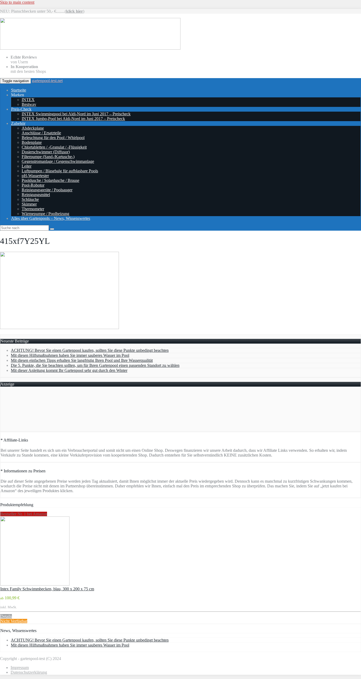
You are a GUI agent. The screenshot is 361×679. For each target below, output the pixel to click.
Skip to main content (17, 2)
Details (6, 616)
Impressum (20, 667)
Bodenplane (32, 142)
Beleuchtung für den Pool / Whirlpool (53, 137)
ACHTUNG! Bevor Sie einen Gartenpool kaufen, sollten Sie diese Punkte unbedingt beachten (90, 350)
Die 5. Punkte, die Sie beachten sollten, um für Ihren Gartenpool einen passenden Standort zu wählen (95, 365)
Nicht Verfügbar (13, 621)
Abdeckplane (33, 128)
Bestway (29, 104)
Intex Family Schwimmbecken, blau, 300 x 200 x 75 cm (47, 589)
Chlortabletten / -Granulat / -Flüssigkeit (54, 147)
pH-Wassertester (35, 175)
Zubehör (18, 123)
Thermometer (33, 209)
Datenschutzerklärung (29, 672)
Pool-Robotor (33, 185)
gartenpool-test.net (47, 80)
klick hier (74, 11)
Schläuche (30, 199)
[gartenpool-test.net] (90, 48)
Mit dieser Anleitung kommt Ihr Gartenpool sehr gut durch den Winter (69, 370)
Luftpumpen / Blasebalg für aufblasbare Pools (60, 171)
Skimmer (29, 204)
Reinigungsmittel (36, 194)
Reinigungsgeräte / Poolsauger (47, 190)
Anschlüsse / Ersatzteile (41, 133)
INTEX (28, 99)
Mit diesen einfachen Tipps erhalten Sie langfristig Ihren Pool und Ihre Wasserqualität (82, 360)
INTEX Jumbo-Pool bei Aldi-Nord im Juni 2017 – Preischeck (73, 118)
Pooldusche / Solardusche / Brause (50, 180)
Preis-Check (21, 109)
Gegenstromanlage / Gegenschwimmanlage (58, 161)
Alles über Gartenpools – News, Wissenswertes (50, 218)
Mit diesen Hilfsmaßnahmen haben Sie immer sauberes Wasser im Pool (70, 355)
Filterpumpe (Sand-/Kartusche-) (48, 156)
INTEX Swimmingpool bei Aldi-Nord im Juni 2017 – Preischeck (76, 114)
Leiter (26, 166)
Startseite (18, 90)
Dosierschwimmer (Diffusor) (46, 152)
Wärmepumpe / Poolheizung (45, 213)
